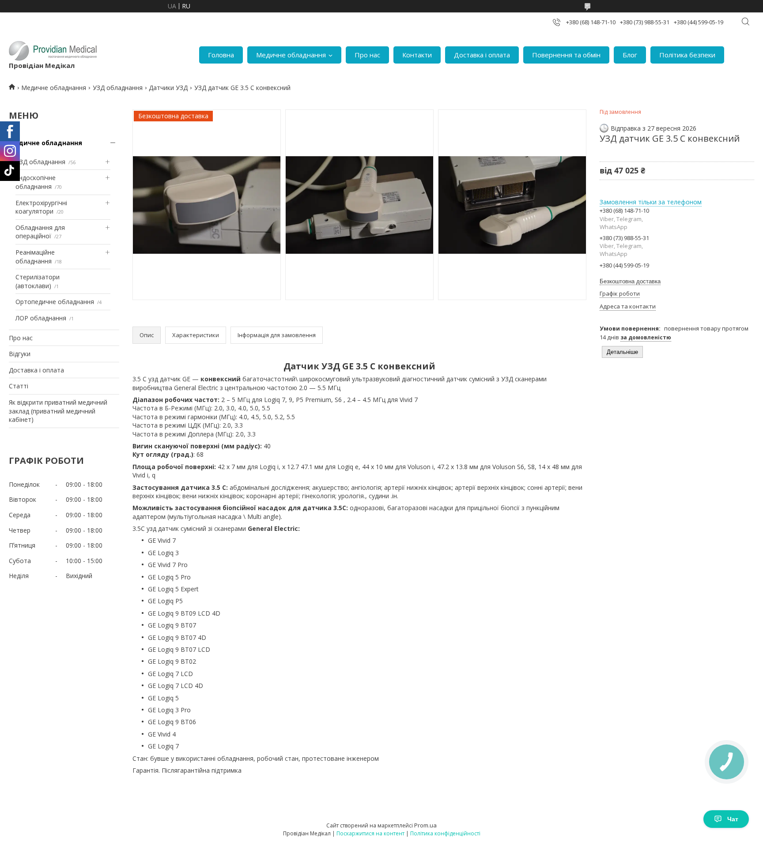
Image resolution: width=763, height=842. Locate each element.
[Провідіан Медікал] (53, 50)
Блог (630, 54)
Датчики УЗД (168, 87)
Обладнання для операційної (40, 232)
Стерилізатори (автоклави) (37, 281)
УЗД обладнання (118, 87)
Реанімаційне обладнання (35, 256)
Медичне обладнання (291, 54)
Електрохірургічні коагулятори (41, 207)
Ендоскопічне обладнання (35, 182)
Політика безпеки (687, 54)
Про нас (367, 54)
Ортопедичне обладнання (54, 301)
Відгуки (19, 354)
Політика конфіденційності (445, 833)
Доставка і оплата (482, 54)
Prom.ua (425, 825)
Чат (732, 819)
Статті (18, 386)
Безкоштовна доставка (630, 281)
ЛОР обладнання (40, 318)
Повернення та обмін (566, 54)
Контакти (417, 54)
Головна (221, 54)
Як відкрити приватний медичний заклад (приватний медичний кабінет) (58, 411)
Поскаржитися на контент (370, 833)
